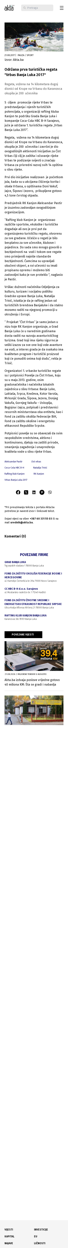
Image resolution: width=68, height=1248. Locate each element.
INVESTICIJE (41, 1229)
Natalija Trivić (40, 467)
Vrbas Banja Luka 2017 (16, 480)
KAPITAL (9, 1236)
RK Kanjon (39, 473)
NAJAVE (9, 1243)
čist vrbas (36, 461)
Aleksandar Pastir (13, 461)
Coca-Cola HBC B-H (14, 467)
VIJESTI (9, 1229)
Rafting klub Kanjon (15, 473)
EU (35, 1236)
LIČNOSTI (39, 1243)
